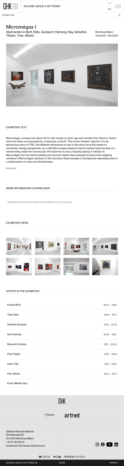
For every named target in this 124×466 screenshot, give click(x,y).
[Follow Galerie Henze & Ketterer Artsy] (51, 415)
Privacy (114, 463)
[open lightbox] (19, 246)
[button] (70, 15)
